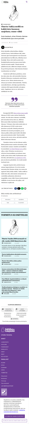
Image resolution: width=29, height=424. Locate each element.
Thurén (15, 42)
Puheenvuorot (5, 347)
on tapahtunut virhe (20, 157)
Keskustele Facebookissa (8, 309)
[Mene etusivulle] (8, 330)
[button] (15, 188)
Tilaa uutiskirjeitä (5, 383)
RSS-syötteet (4, 356)
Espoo (2, 365)
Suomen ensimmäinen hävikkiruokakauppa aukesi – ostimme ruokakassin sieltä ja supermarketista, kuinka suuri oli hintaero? (14, 270)
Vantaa (3, 370)
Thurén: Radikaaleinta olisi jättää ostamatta (14, 254)
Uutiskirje (15, 318)
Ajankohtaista (5, 342)
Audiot (3, 351)
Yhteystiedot (4, 376)
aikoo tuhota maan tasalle (21, 113)
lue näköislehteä (6, 386)
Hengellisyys (4, 349)
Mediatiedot (4, 378)
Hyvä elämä (4, 344)
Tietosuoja (3, 381)
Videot (2, 354)
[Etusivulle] (5, 2)
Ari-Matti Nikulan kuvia (16, 149)
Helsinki (3, 362)
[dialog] (14, 411)
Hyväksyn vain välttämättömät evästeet (14, 420)
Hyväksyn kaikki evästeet (14, 416)
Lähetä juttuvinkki (22, 309)
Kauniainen (3, 367)
